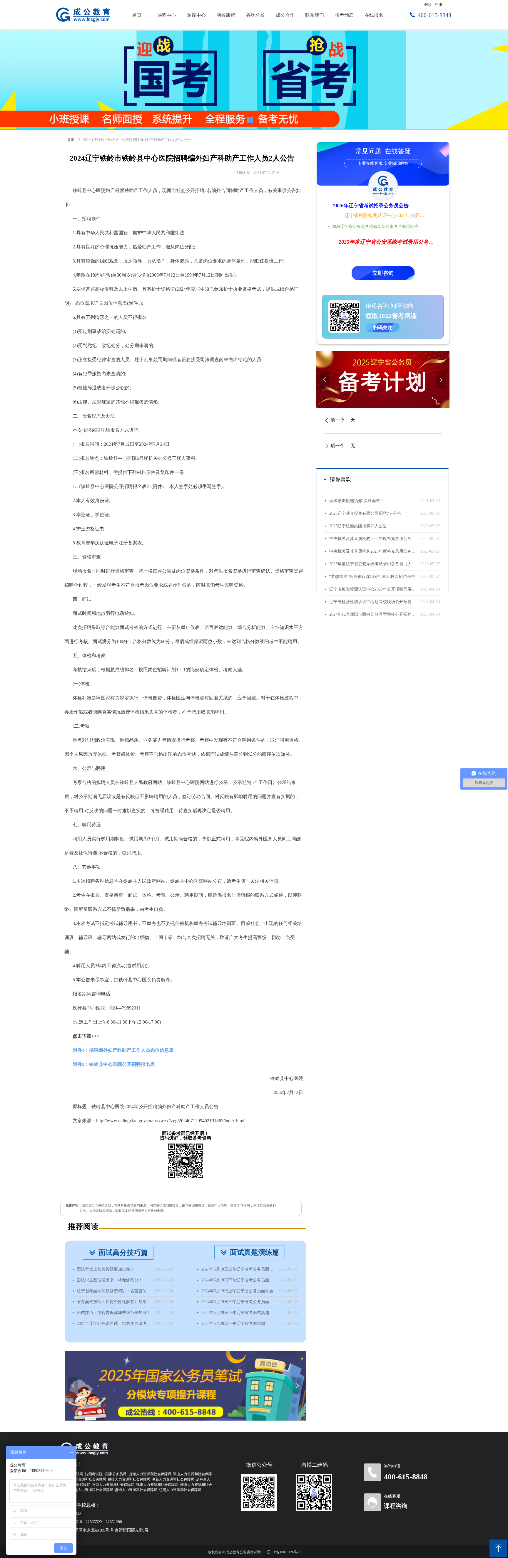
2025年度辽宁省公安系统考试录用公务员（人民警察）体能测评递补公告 (373, 564)
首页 (70, 140)
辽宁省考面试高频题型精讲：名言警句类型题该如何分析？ (114, 1291)
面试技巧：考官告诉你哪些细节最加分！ (114, 1312)
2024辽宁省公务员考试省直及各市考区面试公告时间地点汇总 (379, 226)
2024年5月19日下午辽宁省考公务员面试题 (238, 1302)
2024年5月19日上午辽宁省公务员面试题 (237, 1291)
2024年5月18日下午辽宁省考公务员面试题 (238, 1280)
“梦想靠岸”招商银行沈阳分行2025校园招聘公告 (372, 576)
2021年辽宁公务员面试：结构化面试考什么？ (114, 1323)
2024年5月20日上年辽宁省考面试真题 (235, 1312)
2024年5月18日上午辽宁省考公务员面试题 (238, 1269)
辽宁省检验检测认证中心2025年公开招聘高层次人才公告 (385, 215)
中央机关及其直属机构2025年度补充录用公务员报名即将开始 (373, 538)
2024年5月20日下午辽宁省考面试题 (233, 1323)
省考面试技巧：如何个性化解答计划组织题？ (114, 1302)
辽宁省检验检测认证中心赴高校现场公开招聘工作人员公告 (373, 602)
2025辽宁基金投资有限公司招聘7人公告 (365, 513)
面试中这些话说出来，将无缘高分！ (110, 1280)
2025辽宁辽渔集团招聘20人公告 (358, 526)
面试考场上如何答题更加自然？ (105, 1269)
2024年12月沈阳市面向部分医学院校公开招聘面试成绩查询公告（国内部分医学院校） (373, 614)
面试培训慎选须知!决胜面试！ (356, 501)
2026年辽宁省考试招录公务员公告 (371, 205)
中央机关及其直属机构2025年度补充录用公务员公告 (373, 551)
